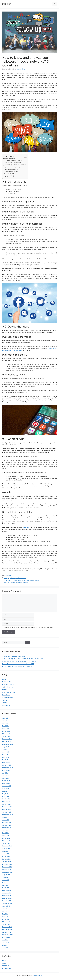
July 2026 (5, 720)
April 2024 (5, 778)
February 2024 (6, 783)
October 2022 (6, 812)
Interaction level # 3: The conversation (16, 164)
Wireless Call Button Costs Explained (13, 656)
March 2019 (6, 856)
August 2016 (6, 937)
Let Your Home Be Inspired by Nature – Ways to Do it (18, 666)
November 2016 (7, 929)
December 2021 (7, 822)
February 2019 (6, 859)
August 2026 (6, 718)
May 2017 (5, 914)
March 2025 (6, 760)
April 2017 (5, 916)
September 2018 (7, 872)
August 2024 (6, 770)
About (4, 963)
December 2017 (7, 895)
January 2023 (6, 804)
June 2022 (5, 820)
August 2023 (6, 788)
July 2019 (5, 851)
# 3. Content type (9, 173)
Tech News (5, 700)
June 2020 (5, 830)
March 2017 (6, 919)
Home (4, 960)
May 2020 (5, 833)
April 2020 (5, 835)
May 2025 (5, 754)
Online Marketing (7, 687)
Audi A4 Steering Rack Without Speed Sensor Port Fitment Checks (22, 658)
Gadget (4, 679)
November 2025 (7, 741)
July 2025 (5, 749)
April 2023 (5, 796)
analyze (6, 578)
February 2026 (6, 733)
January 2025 (6, 765)
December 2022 (7, 807)
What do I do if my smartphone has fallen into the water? (22, 580)
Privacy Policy (6, 968)
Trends (4, 702)
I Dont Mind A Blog (8, 684)
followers (13, 578)
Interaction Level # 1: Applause (14, 160)
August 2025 (6, 747)
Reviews (4, 689)
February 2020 (6, 841)
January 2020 (6, 843)
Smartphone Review (8, 692)
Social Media (8, 575)
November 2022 (7, 809)
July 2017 (5, 908)
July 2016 (5, 940)
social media (27, 527)
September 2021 (7, 827)
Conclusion (11, 175)
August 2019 (6, 848)
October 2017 (6, 901)
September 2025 (7, 744)
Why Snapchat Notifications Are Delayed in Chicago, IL (19, 661)
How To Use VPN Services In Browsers (16, 582)
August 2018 (6, 874)
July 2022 (5, 817)
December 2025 (7, 739)
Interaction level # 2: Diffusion (14, 162)
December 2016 (7, 927)
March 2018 (6, 888)
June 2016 (5, 942)
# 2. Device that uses (10, 166)
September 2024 (7, 767)
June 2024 (5, 775)
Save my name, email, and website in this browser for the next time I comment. (28, 627)
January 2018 (6, 893)
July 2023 (5, 791)
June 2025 (5, 752)
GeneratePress (37, 975)
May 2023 (5, 794)
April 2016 (5, 948)
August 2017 (6, 906)
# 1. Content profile (9, 158)
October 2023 (6, 786)
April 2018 (5, 885)
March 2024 (6, 780)
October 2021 (6, 825)
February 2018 (6, 890)
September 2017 (7, 903)
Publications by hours (12, 171)
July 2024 (5, 773)
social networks (21, 578)
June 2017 (5, 911)
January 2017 (6, 924)
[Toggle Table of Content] (24, 156)
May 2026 (5, 726)
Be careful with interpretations (14, 176)
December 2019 (7, 846)
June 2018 (5, 880)
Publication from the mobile (14, 167)
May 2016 (5, 945)
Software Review (7, 697)
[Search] (27, 642)
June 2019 (5, 854)
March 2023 (6, 799)
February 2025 (6, 762)
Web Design (6, 705)
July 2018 (5, 877)
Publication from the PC (13, 169)
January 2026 (6, 736)
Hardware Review (7, 682)
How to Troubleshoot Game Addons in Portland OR (18, 664)
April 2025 (5, 757)
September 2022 (7, 814)
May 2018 (5, 882)
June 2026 (5, 723)
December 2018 (7, 864)
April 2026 (5, 728)
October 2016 (6, 932)
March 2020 (6, 838)
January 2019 (6, 861)
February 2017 (6, 921)
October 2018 (6, 869)
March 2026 (6, 731)
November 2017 (7, 898)
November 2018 (7, 867)
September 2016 (7, 935)
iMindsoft (6, 4)
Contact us (5, 965)
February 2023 (6, 801)
